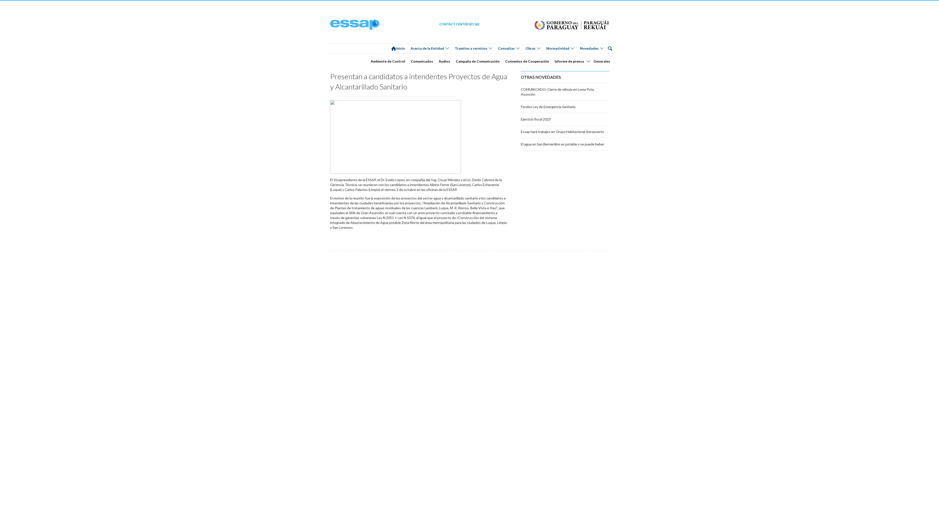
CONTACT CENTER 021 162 (459, 24)
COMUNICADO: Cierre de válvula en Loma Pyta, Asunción (557, 91)
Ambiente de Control (388, 61)
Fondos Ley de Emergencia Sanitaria (548, 107)
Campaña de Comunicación (478, 61)
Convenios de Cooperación (527, 61)
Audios (444, 61)
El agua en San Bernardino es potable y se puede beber (562, 144)
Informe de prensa (569, 61)
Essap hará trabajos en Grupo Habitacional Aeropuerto (562, 132)
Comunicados (422, 61)
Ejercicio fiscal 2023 (536, 119)
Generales (601, 61)
